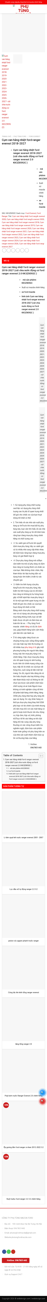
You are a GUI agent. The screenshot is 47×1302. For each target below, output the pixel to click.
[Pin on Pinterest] (22, 250)
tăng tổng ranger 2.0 (23, 1044)
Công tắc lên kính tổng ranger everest (23, 992)
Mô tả (6, 260)
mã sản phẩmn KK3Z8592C (19, 768)
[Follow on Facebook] (4, 1252)
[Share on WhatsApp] (4, 250)
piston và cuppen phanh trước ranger (23, 941)
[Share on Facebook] (9, 250)
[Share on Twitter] (13, 250)
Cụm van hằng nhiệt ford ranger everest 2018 (20, 222)
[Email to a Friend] (18, 250)
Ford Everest (34, 136)
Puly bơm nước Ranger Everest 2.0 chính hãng (23, 1096)
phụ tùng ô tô (31, 647)
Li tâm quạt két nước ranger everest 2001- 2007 (23, 837)
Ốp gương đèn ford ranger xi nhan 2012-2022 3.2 (23, 1147)
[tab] (23, 261)
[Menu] (4, 8)
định (39, 626)
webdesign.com (38, 1299)
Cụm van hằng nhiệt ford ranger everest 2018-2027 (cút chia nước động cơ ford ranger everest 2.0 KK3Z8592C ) (22, 762)
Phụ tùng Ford (20, 136)
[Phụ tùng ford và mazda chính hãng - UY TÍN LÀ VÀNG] (23, 8)
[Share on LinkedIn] (27, 250)
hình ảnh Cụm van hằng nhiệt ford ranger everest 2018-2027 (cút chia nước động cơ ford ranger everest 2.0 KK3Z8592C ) (24, 776)
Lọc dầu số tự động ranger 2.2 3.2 (23, 889)
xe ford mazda (14, 771)
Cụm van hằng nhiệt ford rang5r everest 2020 (25, 219)
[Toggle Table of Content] (39, 756)
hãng (27, 626)
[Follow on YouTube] (13, 1252)
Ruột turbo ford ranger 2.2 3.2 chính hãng (23, 1199)
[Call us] (9, 1252)
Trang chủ (6, 136)
